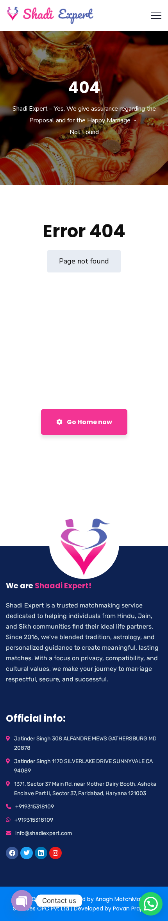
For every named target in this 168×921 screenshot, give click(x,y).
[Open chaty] (21, 900)
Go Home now (89, 421)
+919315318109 (34, 806)
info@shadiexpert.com (43, 833)
